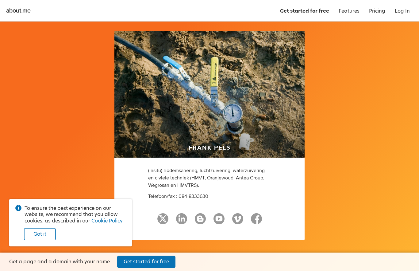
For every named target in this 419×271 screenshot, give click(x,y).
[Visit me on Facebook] (256, 221)
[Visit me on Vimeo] (237, 221)
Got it (39, 234)
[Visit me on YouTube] (219, 221)
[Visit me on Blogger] (200, 221)
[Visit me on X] (162, 221)
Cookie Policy (106, 220)
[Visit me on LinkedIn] (181, 221)
